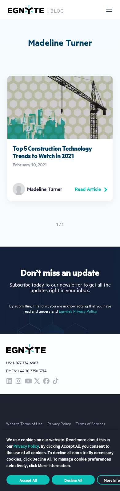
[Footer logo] (26, 349)
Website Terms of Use (24, 423)
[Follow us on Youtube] (28, 381)
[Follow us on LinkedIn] (9, 381)
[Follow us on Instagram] (18, 381)
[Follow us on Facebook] (46, 381)
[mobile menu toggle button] (109, 10)
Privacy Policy (59, 423)
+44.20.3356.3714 (32, 371)
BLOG (57, 10)
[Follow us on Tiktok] (55, 381)
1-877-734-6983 (25, 363)
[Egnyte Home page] (26, 9)
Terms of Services (90, 423)
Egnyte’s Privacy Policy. (78, 311)
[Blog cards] (60, 138)
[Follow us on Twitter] (37, 381)
